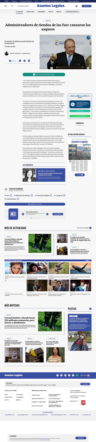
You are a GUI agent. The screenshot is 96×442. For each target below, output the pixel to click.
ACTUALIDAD (19, 11)
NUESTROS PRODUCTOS (38, 398)
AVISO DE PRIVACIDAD (54, 398)
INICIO (6, 394)
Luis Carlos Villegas (43, 195)
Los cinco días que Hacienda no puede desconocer (52, 343)
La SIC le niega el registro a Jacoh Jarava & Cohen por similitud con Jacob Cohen (79, 320)
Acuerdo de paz (11, 199)
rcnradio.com (86, 415)
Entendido (81, 437)
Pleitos (72, 309)
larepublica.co (9, 415)
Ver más (79, 174)
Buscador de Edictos (72, 11)
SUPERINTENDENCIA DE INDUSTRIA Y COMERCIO (55, 406)
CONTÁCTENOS (36, 395)
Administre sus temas (35, 204)
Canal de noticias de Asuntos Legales (45, 74)
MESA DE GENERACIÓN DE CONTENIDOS (54, 395)
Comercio (59, 195)
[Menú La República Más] (5, 6)
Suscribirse (86, 6)
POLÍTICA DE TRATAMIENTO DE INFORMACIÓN (56, 402)
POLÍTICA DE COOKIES (37, 406)
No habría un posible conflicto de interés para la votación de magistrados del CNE (80, 239)
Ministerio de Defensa (23, 195)
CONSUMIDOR (41, 11)
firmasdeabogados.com (58, 415)
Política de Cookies (45, 439)
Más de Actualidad (15, 228)
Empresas (14, 1)
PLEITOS (50, 11)
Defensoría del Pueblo (25, 1)
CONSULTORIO (30, 11)
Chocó (36, 1)
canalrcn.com (74, 415)
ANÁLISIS (58, 11)
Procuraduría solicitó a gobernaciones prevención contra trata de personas (79, 251)
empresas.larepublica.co (40, 415)
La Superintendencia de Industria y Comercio (52, 1)
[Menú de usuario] (76, 6)
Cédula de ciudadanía (73, 1)
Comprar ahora (80, 111)
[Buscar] (12, 6)
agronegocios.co (23, 415)
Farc (7, 195)
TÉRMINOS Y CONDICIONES (39, 402)
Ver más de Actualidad (83, 228)
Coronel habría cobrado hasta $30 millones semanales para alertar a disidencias (13, 241)
